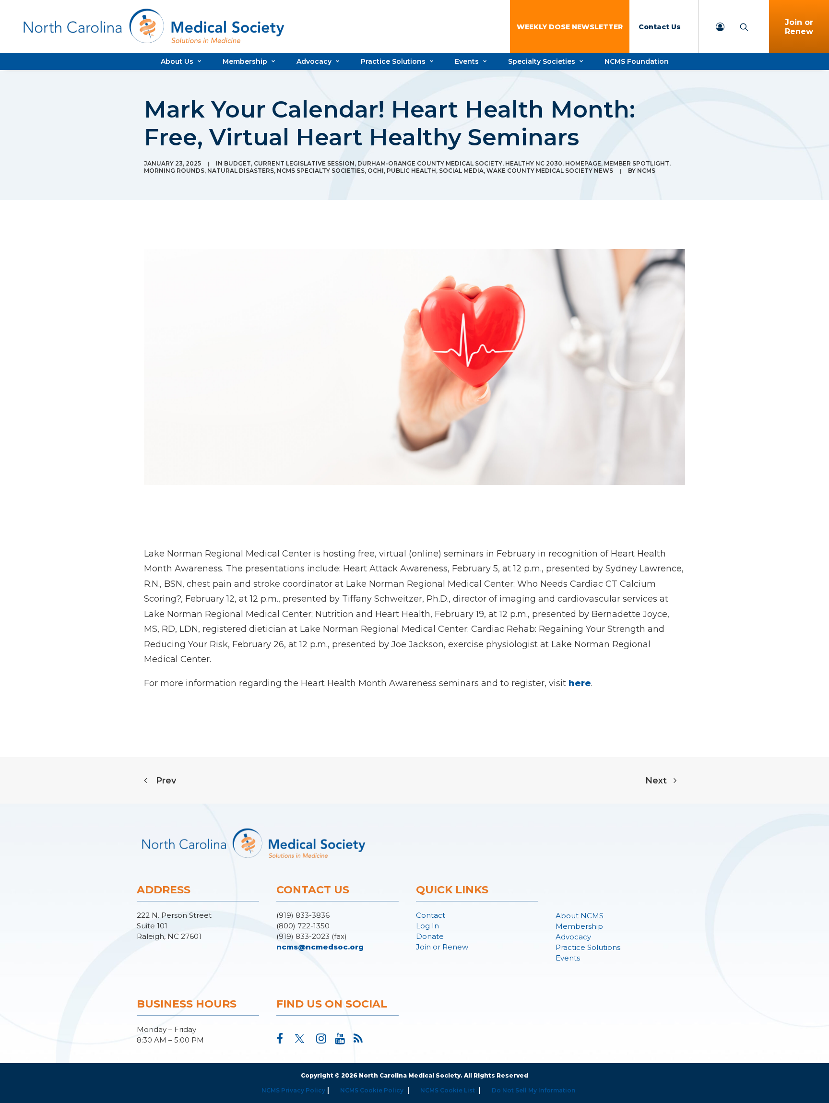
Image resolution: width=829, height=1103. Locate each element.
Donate (430, 936)
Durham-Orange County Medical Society (429, 163)
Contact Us (660, 27)
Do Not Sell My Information (533, 1090)
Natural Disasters (240, 170)
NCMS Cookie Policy (371, 1090)
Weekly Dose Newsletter (570, 27)
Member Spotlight (636, 163)
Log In (427, 925)
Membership (245, 61)
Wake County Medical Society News (549, 170)
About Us (177, 61)
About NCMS (580, 915)
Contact (430, 915)
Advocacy (314, 61)
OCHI (375, 170)
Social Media (461, 170)
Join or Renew (799, 27)
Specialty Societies (541, 61)
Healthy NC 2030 (533, 163)
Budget (237, 163)
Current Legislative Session (304, 163)
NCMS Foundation (636, 61)
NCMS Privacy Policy (293, 1090)
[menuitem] (569, 26)
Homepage (583, 163)
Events (467, 61)
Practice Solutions (393, 61)
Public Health (411, 170)
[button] (279, 1040)
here (579, 683)
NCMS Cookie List (447, 1090)
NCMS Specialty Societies (321, 170)
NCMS (646, 170)
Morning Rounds (174, 170)
